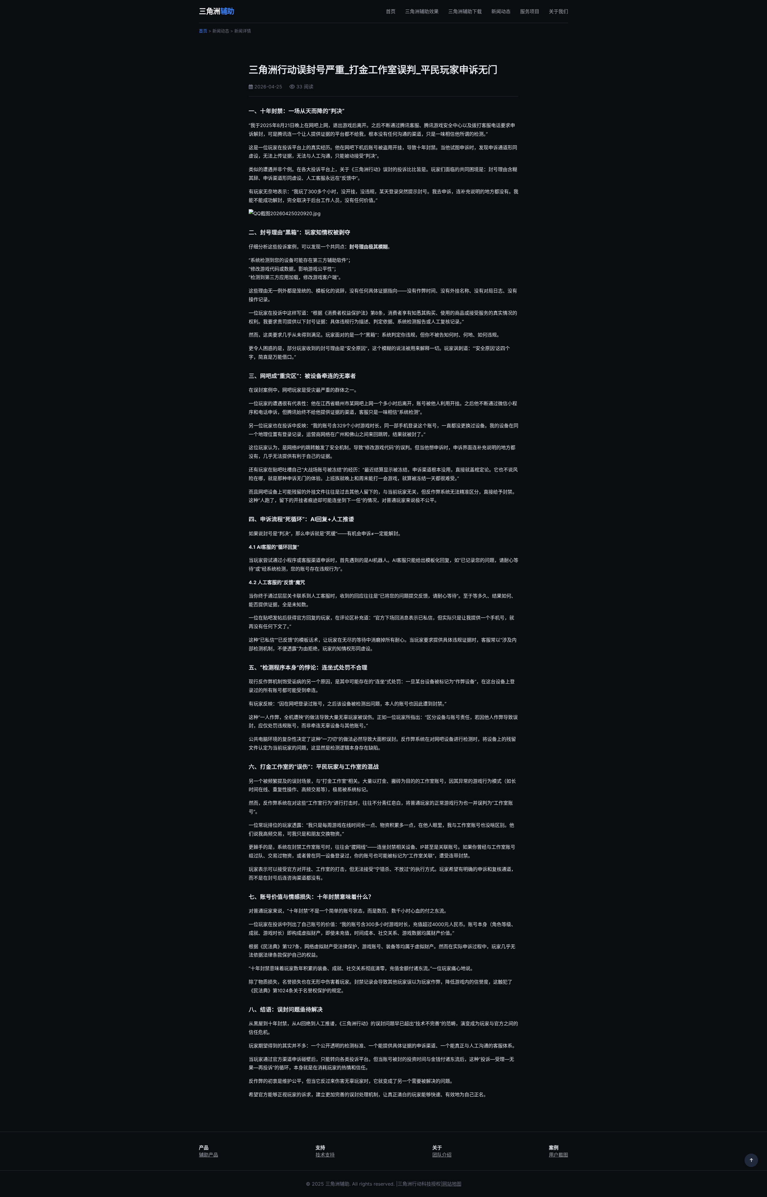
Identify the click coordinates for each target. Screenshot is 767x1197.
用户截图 (558, 1155)
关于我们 (558, 11)
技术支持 (325, 1155)
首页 (390, 11)
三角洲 (216, 11)
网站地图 (451, 1184)
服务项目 (529, 11)
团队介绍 (442, 1155)
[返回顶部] (751, 1160)
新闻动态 (501, 11)
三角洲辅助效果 (422, 11)
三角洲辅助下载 (465, 11)
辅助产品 (208, 1155)
